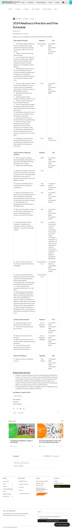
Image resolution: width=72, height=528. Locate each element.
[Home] (12, 484)
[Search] (4, 2)
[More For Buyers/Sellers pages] (46, 2)
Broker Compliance (47, 9)
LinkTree (56, 481)
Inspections (18, 9)
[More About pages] (52, 2)
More (55, 9)
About (4, 491)
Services (5, 486)
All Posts (11, 9)
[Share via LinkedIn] (20, 408)
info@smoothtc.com (59, 483)
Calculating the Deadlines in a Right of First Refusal (21, 441)
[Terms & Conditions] (12, 496)
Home (4, 484)
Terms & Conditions (6, 496)
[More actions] (58, 19)
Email (39, 511)
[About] (12, 491)
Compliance (26, 9)
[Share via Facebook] (13, 408)
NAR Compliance (36, 9)
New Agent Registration (8, 489)
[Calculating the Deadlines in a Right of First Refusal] (22, 430)
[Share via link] (24, 408)
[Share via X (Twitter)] (17, 408)
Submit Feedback (7, 494)
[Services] (12, 486)
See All (61, 420)
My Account (6, 481)
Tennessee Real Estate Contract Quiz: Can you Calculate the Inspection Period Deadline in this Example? (50, 441)
